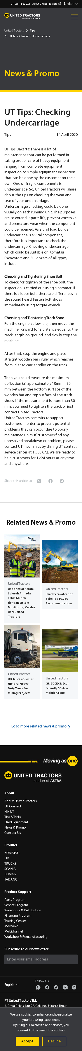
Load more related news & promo (38, 726)
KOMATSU (11, 853)
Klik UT (9, 812)
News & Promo (15, 827)
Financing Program (17, 916)
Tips (32, 30)
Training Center (15, 921)
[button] (71, 4)
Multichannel (13, 931)
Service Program (16, 905)
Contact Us (12, 833)
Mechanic (11, 926)
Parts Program (14, 900)
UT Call (20, 4)
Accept (27, 1041)
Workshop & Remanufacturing (25, 937)
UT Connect (12, 806)
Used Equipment (16, 822)
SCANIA (10, 869)
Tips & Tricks (12, 817)
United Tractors (14, 30)
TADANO (10, 879)
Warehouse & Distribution (22, 910)
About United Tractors (44, 4)
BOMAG (10, 874)
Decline (54, 1041)
